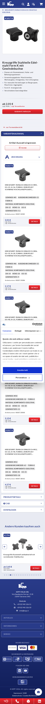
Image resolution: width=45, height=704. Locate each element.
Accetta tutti (22, 370)
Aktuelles (8, 618)
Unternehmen (10, 626)
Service (7, 634)
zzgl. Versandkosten (18, 106)
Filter (24, 148)
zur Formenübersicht (14, 127)
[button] (4, 546)
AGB (25, 693)
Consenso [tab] (7, 331)
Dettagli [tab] (18, 331)
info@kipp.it (24, 611)
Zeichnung (17, 157)
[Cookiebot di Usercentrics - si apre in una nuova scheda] (32, 324)
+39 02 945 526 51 (23, 604)
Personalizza (21, 378)
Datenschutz (17, 695)
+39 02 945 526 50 (23, 607)
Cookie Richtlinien (30, 695)
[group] (23, 552)
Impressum (18, 693)
